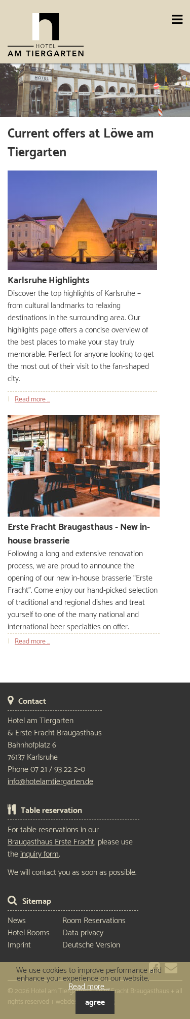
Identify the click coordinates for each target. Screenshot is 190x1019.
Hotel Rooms (29, 933)
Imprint (19, 945)
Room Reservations (94, 921)
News (17, 921)
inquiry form (39, 854)
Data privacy (82, 933)
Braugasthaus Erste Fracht (51, 842)
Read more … (32, 399)
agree (95, 1002)
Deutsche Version (91, 945)
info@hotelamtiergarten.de (50, 782)
